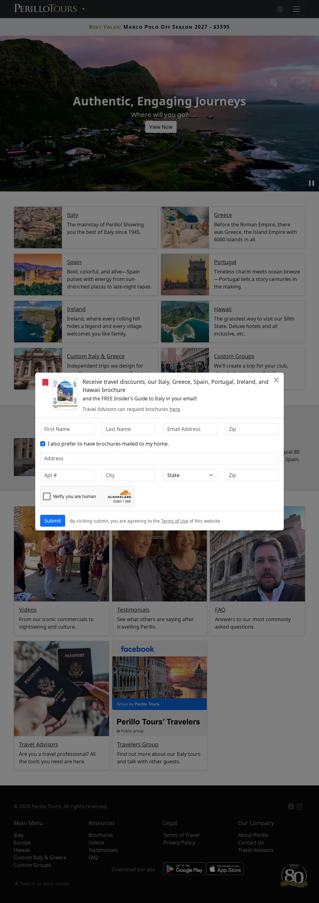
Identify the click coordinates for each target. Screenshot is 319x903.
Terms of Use (174, 521)
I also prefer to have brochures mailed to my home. (108, 443)
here (174, 409)
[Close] (276, 380)
